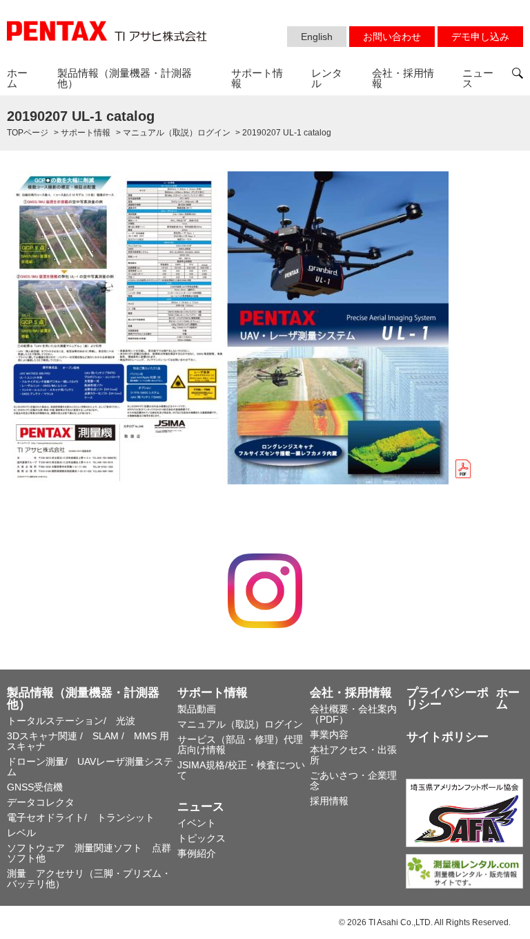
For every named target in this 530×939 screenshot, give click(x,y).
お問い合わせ (392, 36)
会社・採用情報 (403, 78)
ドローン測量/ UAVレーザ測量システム (90, 766)
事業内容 (329, 734)
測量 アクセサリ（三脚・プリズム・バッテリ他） (89, 878)
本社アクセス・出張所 (353, 755)
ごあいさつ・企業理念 (353, 780)
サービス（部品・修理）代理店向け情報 (240, 744)
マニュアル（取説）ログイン (240, 724)
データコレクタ (41, 802)
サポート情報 (257, 78)
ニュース (477, 78)
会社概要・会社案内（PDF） (353, 714)
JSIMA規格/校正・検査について (241, 770)
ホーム (17, 78)
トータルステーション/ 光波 (71, 720)
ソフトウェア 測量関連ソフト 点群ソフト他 (89, 853)
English (317, 36)
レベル (21, 832)
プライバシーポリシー (447, 698)
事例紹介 (196, 853)
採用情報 (329, 800)
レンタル (326, 78)
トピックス (201, 838)
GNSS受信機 (35, 787)
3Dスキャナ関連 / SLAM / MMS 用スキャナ (88, 741)
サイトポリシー (447, 736)
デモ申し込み (480, 36)
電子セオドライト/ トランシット (81, 817)
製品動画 (196, 708)
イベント (196, 822)
